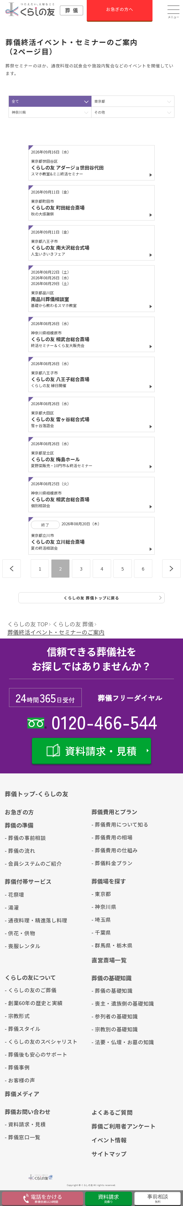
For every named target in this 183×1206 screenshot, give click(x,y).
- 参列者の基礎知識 (106, 1016)
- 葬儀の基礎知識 (106, 990)
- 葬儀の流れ (19, 850)
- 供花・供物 (19, 933)
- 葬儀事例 (17, 1067)
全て (15, 101)
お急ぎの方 (19, 812)
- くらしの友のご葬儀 (19, 990)
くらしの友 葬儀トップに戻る (91, 598)
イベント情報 (109, 1140)
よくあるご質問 (112, 1112)
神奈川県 (19, 112)
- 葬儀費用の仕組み (106, 850)
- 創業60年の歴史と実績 (19, 1003)
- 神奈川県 (104, 906)
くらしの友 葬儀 (73, 624)
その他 (99, 112)
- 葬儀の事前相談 (19, 837)
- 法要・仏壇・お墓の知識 (106, 1042)
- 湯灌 (12, 907)
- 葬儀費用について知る (106, 824)
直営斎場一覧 (109, 960)
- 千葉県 (101, 932)
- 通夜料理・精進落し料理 (19, 920)
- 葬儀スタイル (19, 1028)
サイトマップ (109, 1154)
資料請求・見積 (101, 750)
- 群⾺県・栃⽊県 (106, 945)
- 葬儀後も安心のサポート (19, 1054)
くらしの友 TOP (27, 624)
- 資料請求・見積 (19, 1124)
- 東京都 (101, 893)
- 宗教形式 (17, 1015)
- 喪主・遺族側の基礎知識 (106, 1003)
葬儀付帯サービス (28, 881)
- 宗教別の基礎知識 (106, 1029)
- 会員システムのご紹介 (19, 863)
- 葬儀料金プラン (106, 863)
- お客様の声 (19, 1080)
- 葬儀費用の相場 (106, 837)
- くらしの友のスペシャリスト (19, 1041)
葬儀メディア (22, 1093)
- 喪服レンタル (19, 946)
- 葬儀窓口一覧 (19, 1137)
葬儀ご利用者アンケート (124, 1126)
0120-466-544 (104, 721)
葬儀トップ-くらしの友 (36, 793)
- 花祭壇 (14, 894)
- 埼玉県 (101, 919)
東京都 (99, 101)
